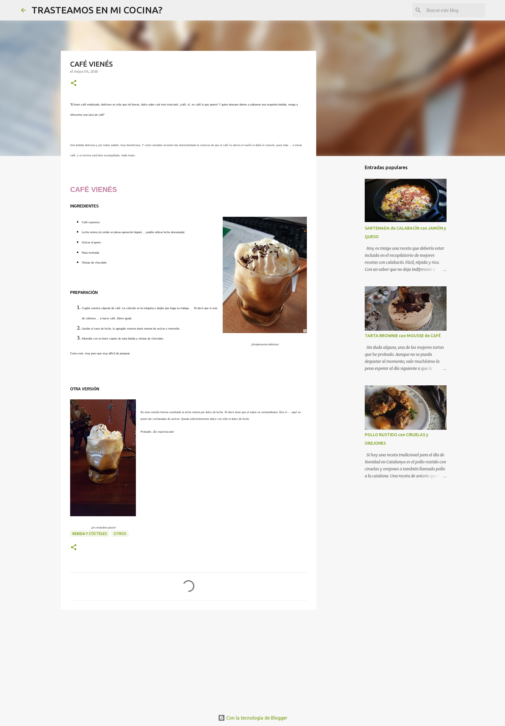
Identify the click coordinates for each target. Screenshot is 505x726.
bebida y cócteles (89, 534)
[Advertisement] (188, 659)
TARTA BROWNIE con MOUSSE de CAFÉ (403, 335)
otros (120, 534)
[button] (73, 83)
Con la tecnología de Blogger (256, 717)
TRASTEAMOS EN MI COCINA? (97, 10)
